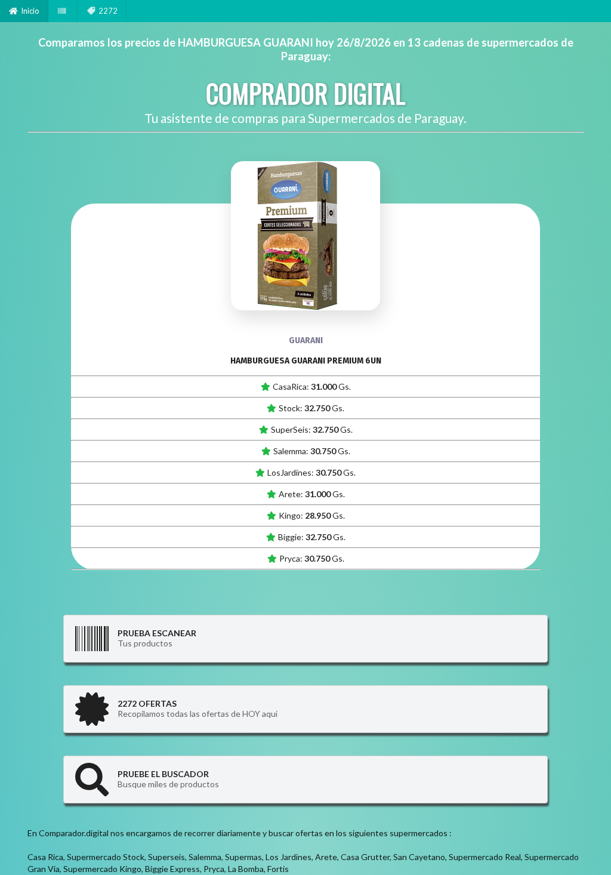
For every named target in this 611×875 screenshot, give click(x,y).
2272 (108, 11)
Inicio (30, 11)
